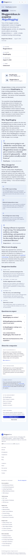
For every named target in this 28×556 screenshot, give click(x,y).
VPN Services (5, 502)
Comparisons (4, 454)
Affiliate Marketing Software (8, 491)
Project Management (6, 543)
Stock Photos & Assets (7, 524)
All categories (4, 452)
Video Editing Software (7, 526)
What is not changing (7, 401)
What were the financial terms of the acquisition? (13, 339)
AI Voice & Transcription (7, 530)
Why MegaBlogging (7, 397)
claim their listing (6, 386)
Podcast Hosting (6, 513)
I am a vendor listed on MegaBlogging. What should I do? (12, 333)
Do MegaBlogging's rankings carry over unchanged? (12, 328)
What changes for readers (8, 399)
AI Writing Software (6, 535)
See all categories (22, 480)
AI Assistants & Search (7, 537)
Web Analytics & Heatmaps (8, 500)
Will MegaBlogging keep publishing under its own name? (12, 322)
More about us (6, 360)
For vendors (4, 470)
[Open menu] (25, 2)
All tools (3, 449)
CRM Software (5, 493)
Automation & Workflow (7, 541)
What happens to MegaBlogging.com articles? (10, 316)
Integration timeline (7, 403)
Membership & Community (8, 517)
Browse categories (14, 416)
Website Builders (6, 509)
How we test (14, 419)
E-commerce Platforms (7, 515)
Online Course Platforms (7, 511)
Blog (3, 459)
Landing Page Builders (7, 489)
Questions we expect (7, 405)
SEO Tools (4, 498)
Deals (3, 457)
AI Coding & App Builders (7, 539)
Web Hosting (5, 507)
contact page (21, 383)
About (3, 465)
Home (3, 7)
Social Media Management (8, 487)
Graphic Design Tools (7, 522)
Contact (3, 473)
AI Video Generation (6, 528)
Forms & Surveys (6, 545)
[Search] (19, 2)
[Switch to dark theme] (22, 2)
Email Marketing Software (7, 485)
